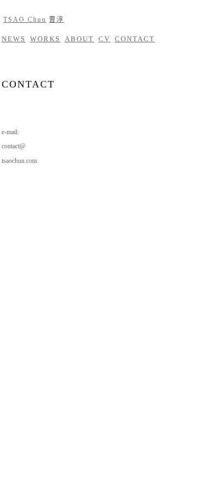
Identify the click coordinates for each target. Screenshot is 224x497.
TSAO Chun (24, 19)
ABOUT (79, 39)
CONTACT (135, 39)
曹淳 (56, 19)
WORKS (45, 39)
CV (104, 39)
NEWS (14, 39)
